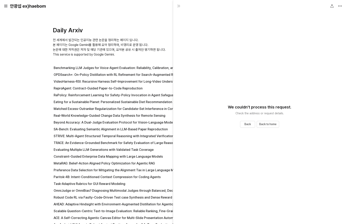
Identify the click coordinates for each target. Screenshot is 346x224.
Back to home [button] (268, 124)
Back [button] (247, 124)
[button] (6, 6)
